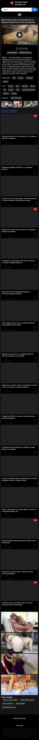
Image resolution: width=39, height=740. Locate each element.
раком (33, 86)
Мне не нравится (13, 49)
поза (17, 90)
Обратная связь (19, 718)
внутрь (14, 93)
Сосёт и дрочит (7, 703)
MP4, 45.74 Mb (16, 98)
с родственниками (28, 90)
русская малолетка (9, 707)
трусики (25, 86)
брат (17, 86)
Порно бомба (20, 703)
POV (14, 78)
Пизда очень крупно (27, 700)
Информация (12, 52)
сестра (10, 86)
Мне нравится (11, 49)
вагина (11, 90)
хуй (4, 90)
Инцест (21, 78)
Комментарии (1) (25, 52)
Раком (5, 81)
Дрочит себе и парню (10, 700)
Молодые (29, 78)
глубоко (6, 93)
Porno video (19, 725)
